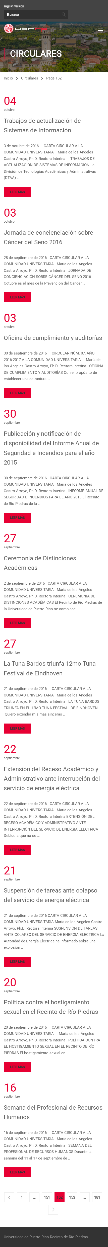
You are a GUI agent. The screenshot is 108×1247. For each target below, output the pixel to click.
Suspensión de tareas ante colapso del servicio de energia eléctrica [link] (50, 895)
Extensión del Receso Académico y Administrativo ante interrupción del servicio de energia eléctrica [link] (52, 779)
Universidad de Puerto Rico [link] (26, 1237)
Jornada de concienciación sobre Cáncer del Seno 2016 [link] (48, 237)
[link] (25, 28)
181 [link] (97, 1197)
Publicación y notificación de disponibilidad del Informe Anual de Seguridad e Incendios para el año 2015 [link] (51, 448)
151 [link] (47, 1197)
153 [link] (72, 1197)
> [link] (53, 1210)
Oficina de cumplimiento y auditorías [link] (53, 337)
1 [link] (22, 1197)
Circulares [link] (29, 78)
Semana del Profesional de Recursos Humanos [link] (53, 1112)
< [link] (9, 1197)
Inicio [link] (8, 78)
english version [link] (14, 6)
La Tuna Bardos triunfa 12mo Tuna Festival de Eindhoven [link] (50, 668)
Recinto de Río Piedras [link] (69, 1237)
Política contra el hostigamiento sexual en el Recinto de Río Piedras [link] (51, 1007)
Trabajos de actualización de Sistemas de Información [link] (42, 125)
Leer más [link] (17, 192)
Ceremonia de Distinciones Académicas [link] (40, 563)
